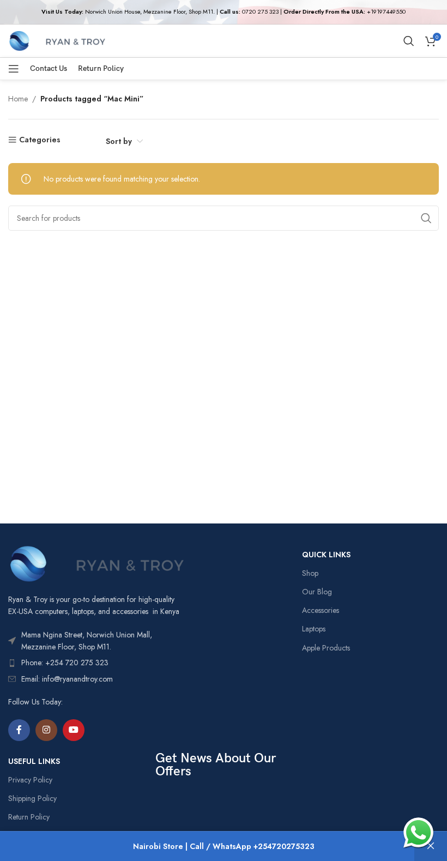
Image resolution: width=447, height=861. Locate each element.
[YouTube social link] (73, 730)
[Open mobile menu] (14, 69)
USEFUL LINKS (34, 761)
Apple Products (326, 647)
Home (18, 98)
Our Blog (317, 591)
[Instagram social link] (46, 730)
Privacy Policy (30, 779)
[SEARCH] (426, 218)
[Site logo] (57, 39)
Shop (310, 573)
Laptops (313, 628)
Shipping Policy (32, 798)
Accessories (320, 610)
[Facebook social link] (19, 730)
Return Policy (29, 816)
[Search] (409, 41)
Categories (40, 140)
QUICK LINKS (326, 554)
